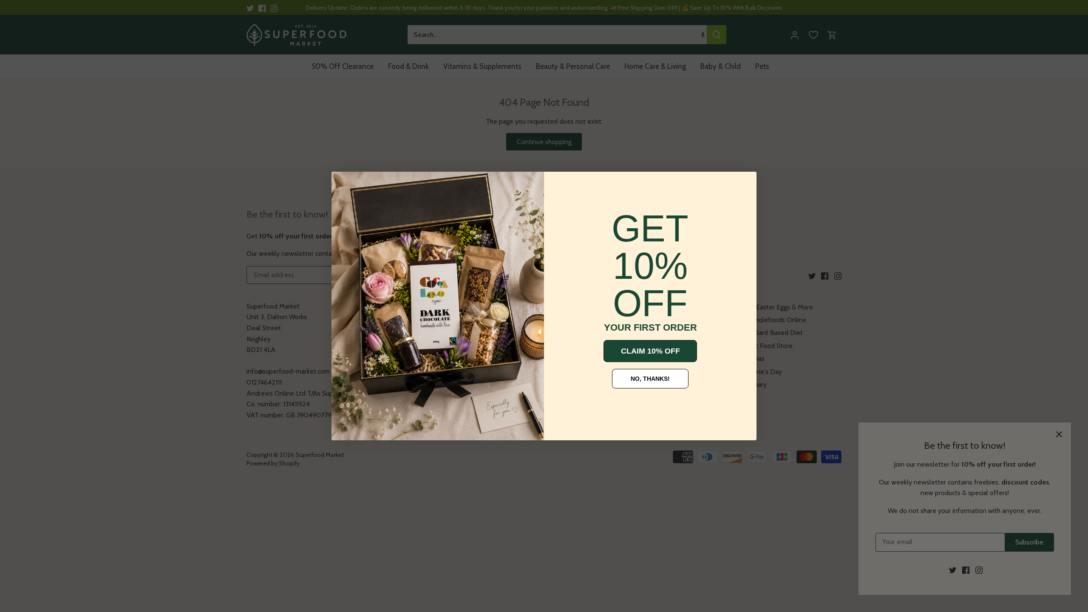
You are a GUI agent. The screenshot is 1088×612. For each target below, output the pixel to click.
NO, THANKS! (650, 378)
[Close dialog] (344, 184)
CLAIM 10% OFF (650, 351)
